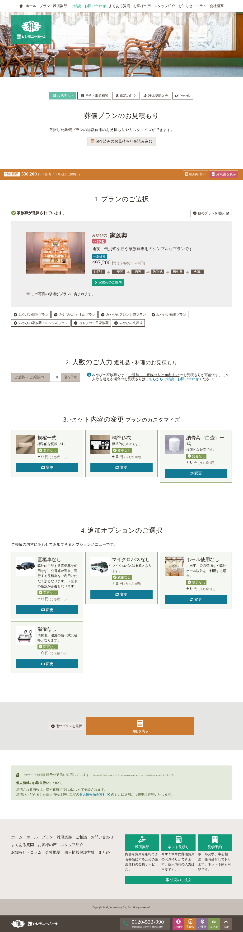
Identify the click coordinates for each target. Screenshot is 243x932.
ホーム (17, 837)
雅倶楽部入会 (157, 96)
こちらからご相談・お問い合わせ (172, 379)
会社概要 (217, 6)
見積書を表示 (225, 174)
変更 (49, 467)
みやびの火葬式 (130, 323)
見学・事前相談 (96, 96)
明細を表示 (140, 731)
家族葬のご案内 (110, 282)
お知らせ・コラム (192, 6)
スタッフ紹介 (164, 6)
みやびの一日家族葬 (93, 323)
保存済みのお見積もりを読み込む (123, 141)
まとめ (104, 852)
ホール (31, 6)
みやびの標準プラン (170, 314)
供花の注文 (127, 96)
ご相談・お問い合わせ (88, 6)
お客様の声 (142, 6)
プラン (44, 6)
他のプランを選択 (211, 213)
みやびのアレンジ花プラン (125, 314)
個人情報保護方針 (93, 794)
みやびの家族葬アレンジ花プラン (43, 323)
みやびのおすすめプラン (76, 314)
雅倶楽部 (60, 6)
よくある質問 (119, 6)
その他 (184, 96)
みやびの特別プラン (33, 314)
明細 (197, 174)
